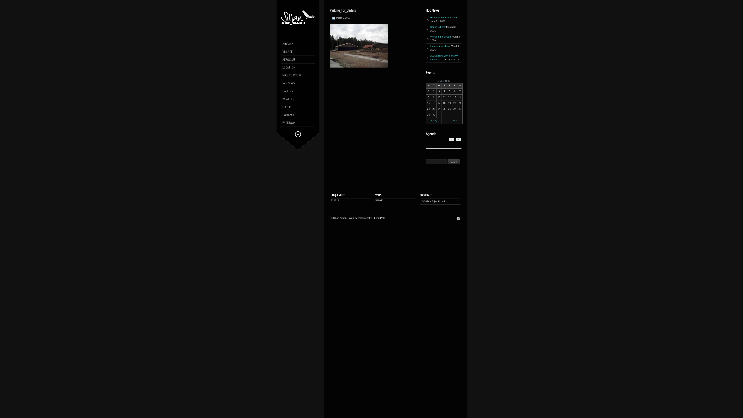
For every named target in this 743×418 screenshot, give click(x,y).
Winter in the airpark (440, 36)
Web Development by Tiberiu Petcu (367, 218)
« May (434, 120)
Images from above (440, 46)
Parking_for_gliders (343, 10)
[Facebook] (458, 218)
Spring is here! (438, 27)
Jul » (454, 120)
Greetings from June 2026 (444, 17)
